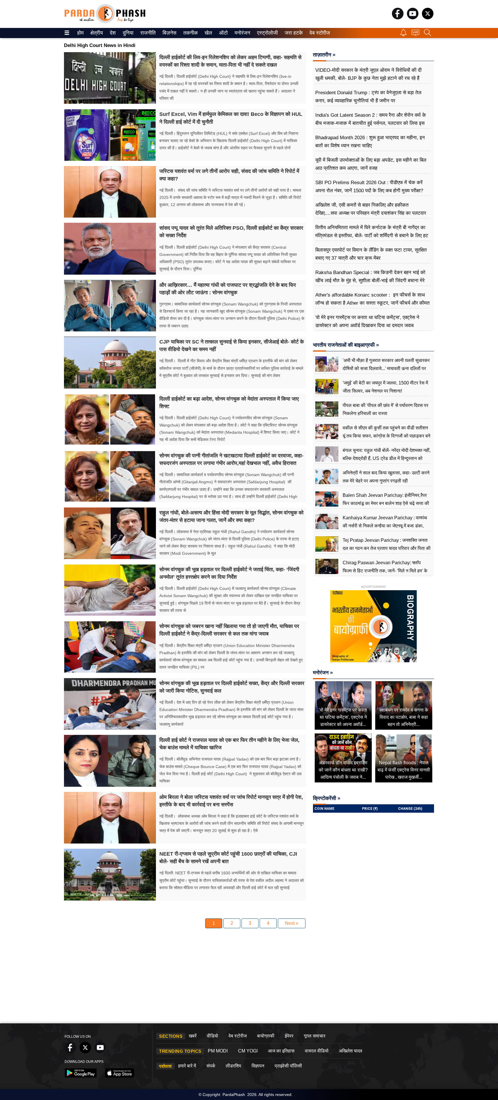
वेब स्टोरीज (318, 33)
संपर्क (210, 1065)
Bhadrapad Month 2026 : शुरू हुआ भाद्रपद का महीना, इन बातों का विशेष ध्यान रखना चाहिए (370, 141)
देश (112, 33)
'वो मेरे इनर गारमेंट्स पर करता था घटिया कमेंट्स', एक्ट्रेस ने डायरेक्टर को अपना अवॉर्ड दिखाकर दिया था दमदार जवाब (367, 321)
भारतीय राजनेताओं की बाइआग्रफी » (346, 345)
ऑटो (223, 33)
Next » (291, 923)
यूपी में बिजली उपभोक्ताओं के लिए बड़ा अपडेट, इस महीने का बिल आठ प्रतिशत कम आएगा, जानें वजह (370, 164)
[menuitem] (80, 33)
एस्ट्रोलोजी (266, 33)
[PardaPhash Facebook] (397, 17)
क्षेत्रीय (95, 33)
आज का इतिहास (281, 1050)
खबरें (193, 1035)
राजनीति (147, 33)
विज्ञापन (258, 1065)
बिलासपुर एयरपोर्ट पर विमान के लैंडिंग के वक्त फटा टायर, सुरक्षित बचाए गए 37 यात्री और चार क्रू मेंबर (371, 254)
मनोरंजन (241, 33)
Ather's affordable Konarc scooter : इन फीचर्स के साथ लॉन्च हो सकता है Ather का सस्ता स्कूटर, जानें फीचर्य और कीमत (372, 299)
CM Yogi (248, 1050)
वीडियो (212, 1035)
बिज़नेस (169, 33)
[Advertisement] (249, 977)
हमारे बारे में (187, 1065)
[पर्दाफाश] (105, 21)
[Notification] (403, 34)
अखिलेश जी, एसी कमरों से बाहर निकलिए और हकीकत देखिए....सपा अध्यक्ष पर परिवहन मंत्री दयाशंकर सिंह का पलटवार (370, 209)
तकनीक (189, 33)
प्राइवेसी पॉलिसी (288, 1065)
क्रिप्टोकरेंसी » (326, 798)
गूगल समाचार (314, 1035)
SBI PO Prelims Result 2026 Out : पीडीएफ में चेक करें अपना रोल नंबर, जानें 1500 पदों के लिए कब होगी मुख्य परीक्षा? (369, 186)
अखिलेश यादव (350, 1050)
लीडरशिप (233, 1065)
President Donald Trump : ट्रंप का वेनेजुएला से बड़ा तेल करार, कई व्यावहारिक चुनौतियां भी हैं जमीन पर (368, 96)
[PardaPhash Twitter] (427, 17)
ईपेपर (289, 1035)
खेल (208, 33)
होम (80, 33)
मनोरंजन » (323, 673)
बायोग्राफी (265, 1035)
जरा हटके (293, 33)
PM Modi (218, 1050)
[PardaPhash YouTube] (412, 17)
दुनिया (127, 33)
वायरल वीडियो (317, 1050)
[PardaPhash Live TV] (415, 34)
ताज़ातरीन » (324, 55)
